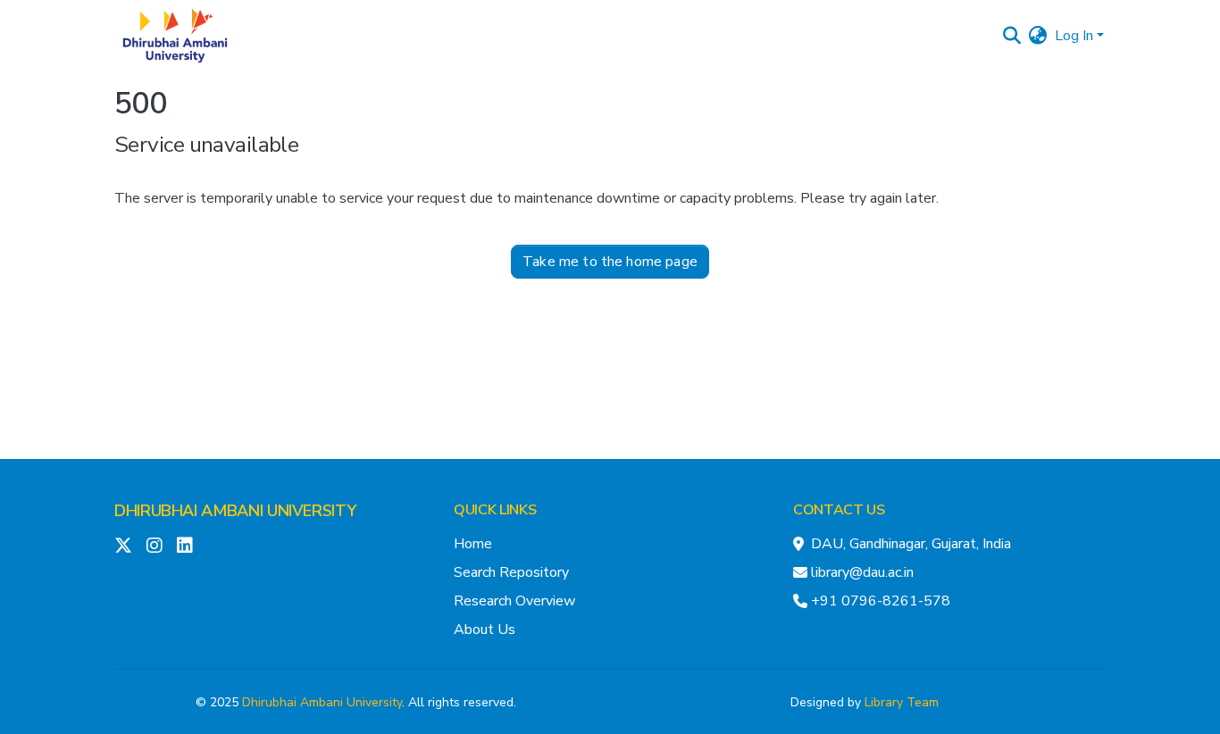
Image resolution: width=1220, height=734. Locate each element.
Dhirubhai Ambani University (322, 702)
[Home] (175, 35)
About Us (484, 629)
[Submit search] (1012, 35)
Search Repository (511, 572)
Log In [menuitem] (1074, 36)
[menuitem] (1038, 35)
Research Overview (514, 601)
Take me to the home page (610, 261)
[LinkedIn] (185, 545)
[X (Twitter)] (123, 545)
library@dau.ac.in (862, 572)
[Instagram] (154, 545)
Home (473, 544)
